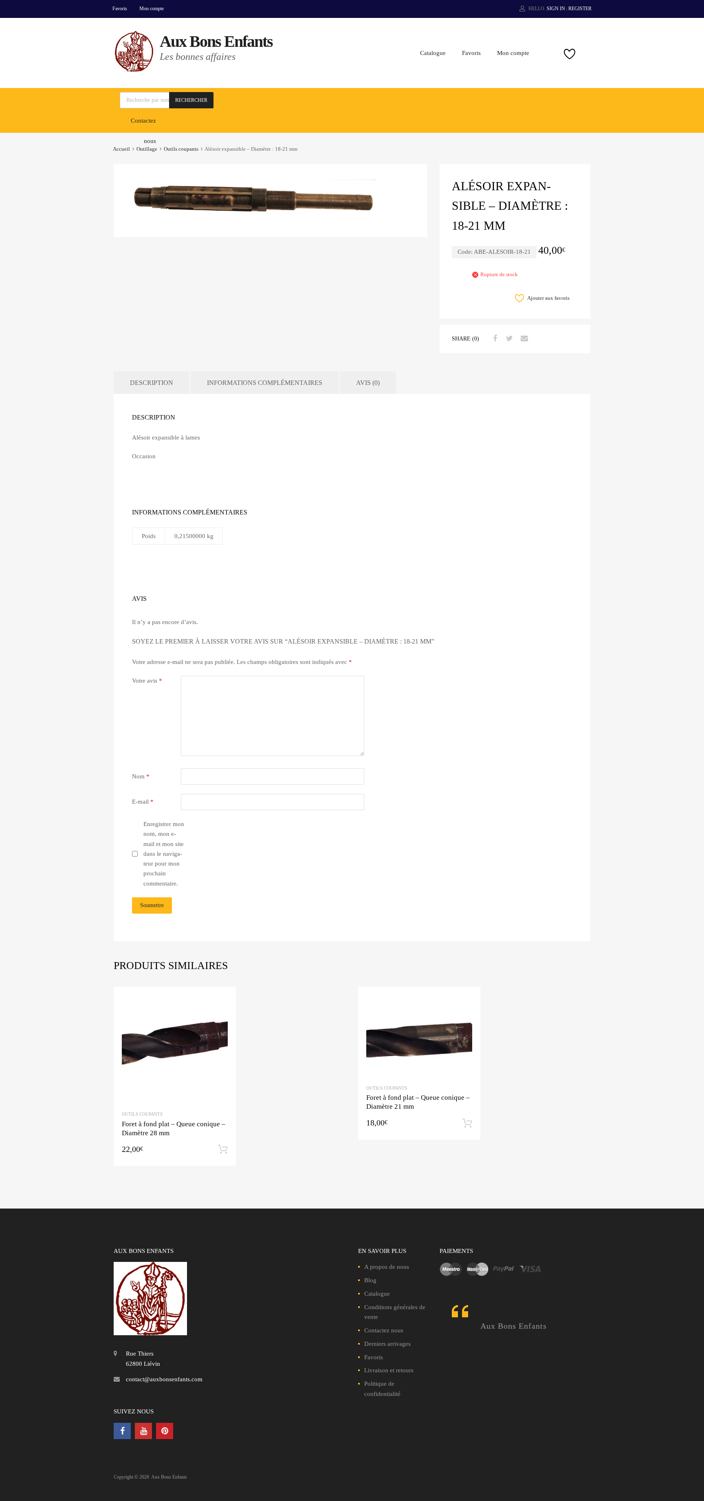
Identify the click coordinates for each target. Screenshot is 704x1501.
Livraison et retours (389, 1370)
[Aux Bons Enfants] (134, 69)
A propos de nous (386, 1267)
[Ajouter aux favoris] (223, 1000)
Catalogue (433, 53)
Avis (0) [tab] (368, 382)
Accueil (121, 149)
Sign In (556, 8)
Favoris (119, 8)
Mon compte (151, 8)
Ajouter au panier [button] (223, 1149)
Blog (370, 1280)
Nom (141, 776)
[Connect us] (122, 1430)
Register (580, 8)
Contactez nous (383, 1330)
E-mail (143, 801)
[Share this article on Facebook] (493, 338)
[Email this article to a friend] (523, 338)
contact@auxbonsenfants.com (164, 1379)
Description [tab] (151, 382)
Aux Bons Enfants (216, 41)
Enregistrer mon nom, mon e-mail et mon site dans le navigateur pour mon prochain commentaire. (163, 854)
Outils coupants (181, 149)
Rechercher (191, 100)
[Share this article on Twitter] (508, 338)
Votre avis (147, 680)
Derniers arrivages (387, 1344)
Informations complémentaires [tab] (264, 382)
